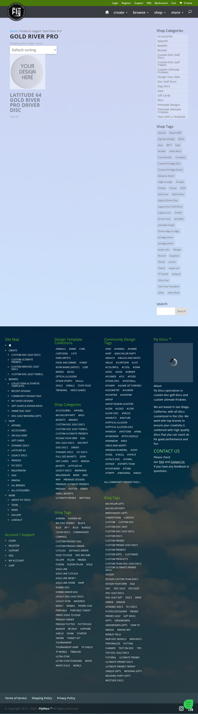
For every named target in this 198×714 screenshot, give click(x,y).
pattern (126, 431)
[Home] (107, 14)
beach (111, 358)
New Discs (136, 639)
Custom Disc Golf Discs (169, 56)
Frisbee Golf (112, 616)
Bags (81, 415)
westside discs (114, 680)
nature (126, 418)
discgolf (133, 588)
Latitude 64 (18, 450)
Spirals (70, 385)
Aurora (162, 132)
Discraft (83, 442)
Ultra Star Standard (168, 286)
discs (128, 597)
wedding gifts (133, 671)
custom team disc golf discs (123, 563)
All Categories (20, 490)
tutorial (110, 657)
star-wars (113, 468)
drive (138, 597)
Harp (81, 582)
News (14, 510)
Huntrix (127, 395)
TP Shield (163, 274)
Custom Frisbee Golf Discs (121, 545)
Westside (84, 498)
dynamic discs (114, 606)
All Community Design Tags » (122, 482)
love (131, 408)
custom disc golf (116, 526)
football (130, 381)
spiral (128, 459)
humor (128, 390)
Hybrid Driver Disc (168, 200)
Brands (162, 50)
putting (128, 643)
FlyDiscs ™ (45, 708)
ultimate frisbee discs (119, 662)
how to (135, 625)
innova (109, 629)
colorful (113, 367)
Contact (16, 520)
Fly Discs (16, 465)
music (70, 372)
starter (172, 262)
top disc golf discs (117, 652)
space (132, 454)
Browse (139, 13)
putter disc (164, 249)
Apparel (163, 41)
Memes (60, 372)
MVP (58, 479)
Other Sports (64, 381)
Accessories (165, 36)
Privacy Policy (66, 698)
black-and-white (130, 358)
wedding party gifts (118, 675)
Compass (181, 157)
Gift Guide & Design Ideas (27, 406)
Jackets (60, 465)
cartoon (123, 362)
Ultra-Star (163, 280)
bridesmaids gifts (116, 513)
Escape (180, 181)
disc (109, 372)
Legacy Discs (19, 455)
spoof (110, 464)
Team (14, 505)
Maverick (79, 601)
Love (85, 367)
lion (109, 408)
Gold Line (163, 194)
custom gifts (113, 554)
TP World (61, 651)
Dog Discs (164, 86)
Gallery (16, 515)
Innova (15, 480)
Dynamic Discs (20, 445)
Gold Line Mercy (66, 578)
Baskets (162, 45)
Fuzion (173, 188)
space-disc (113, 459)
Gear (161, 91)
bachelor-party (126, 353)
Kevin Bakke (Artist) (67, 367)
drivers (120, 602)
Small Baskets (64, 493)
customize (131, 554)
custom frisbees (115, 549)
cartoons (62, 353)
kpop (110, 399)
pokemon (113, 436)
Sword (161, 268)
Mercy (59, 605)
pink (138, 431)
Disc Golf (119, 588)
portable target (166, 225)
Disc (108, 588)
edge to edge (165, 181)
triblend (176, 274)
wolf (138, 473)
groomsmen (122, 620)
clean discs (175, 151)
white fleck (173, 292)
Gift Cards (164, 95)
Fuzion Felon (75, 564)
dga (132, 583)
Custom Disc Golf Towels (169, 63)
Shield (161, 262)
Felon (70, 559)
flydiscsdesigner (116, 611)
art (109, 353)
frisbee (162, 188)
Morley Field (113, 634)
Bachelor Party (65, 415)
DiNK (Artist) (63, 358)
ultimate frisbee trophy (120, 666)
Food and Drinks (66, 362)
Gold (182, 188)
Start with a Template (171, 117)
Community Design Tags (26, 396)
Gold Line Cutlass (67, 573)
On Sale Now (19, 435)
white (161, 292)
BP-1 (169, 145)
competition (113, 517)
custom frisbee (115, 540)
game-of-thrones (131, 385)
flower (111, 376)
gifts (108, 620)
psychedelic (130, 436)
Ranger (177, 249)
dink (137, 367)
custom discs (113, 536)
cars (82, 349)
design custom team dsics (121, 579)
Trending (61, 390)
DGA (13, 475)
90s (109, 349)
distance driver (166, 175)
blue (160, 145)
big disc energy (166, 139)
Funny (83, 362)
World (77, 665)
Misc (161, 100)
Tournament (64, 642)
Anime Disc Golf (21, 411)
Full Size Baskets (66, 456)
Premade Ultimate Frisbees (169, 110)
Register (126, 3)
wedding (124, 473)
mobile (178, 212)
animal (120, 349)
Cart (173, 3)
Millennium (18, 470)
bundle (162, 151)
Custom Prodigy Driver (170, 169)
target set (174, 268)
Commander (165, 157)
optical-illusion (117, 422)
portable (178, 218)
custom (110, 522)
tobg (128, 468)
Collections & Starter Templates (25, 385)
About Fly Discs (21, 500)
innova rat (124, 629)
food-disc (113, 381)
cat (136, 362)
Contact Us (178, 462)
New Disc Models (115, 639)
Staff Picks (84, 385)
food (132, 376)
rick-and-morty (116, 445)
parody (111, 431)
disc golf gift (113, 597)
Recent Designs (21, 391)
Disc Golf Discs (167, 81)
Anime (72, 349)
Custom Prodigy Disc (169, 163)
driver (131, 372)
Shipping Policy (42, 698)
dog (119, 372)
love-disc (113, 413)
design (109, 574)
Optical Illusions (66, 376)
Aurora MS (175, 132)
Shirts (84, 489)
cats (74, 353)
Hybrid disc (178, 194)
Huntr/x (112, 395)
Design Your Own (169, 77)
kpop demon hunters (120, 404)
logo (120, 408)
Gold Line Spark (65, 582)
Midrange (81, 470)
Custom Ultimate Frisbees (168, 71)
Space (59, 385)
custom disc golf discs (168, 395)
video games (78, 390)
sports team (127, 464)
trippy (110, 473)
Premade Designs (169, 105)
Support (138, 3)
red (125, 441)
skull (120, 454)
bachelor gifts (114, 503)
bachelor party (115, 508)
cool (127, 367)
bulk (178, 145)
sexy (135, 450)
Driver (75, 447)
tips (139, 648)
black (181, 139)
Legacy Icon (164, 212)
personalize (112, 643)
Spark (70, 633)
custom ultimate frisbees (170, 399)
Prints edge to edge (168, 231)
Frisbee (134, 611)
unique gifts (113, 671)
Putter (73, 489)
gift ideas (130, 616)
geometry (113, 390)
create (119, 13)
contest (129, 517)
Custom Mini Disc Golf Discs (25, 368)
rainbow (112, 441)
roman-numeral (117, 450)
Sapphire (174, 255)
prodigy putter (165, 243)
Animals (61, 349)
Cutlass (61, 550)
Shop (158, 13)
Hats (75, 461)
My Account (161, 3)
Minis (76, 475)
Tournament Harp (67, 647)
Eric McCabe (82, 555)
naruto (112, 418)
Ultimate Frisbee (66, 498)
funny (111, 385)
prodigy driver (165, 237)
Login (115, 3)
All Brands (18, 485)
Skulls (79, 381)
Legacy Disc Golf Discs (170, 206)
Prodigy (16, 460)
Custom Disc (126, 522)
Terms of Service (16, 698)
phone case (164, 218)
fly (123, 376)
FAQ (149, 3)
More (175, 13)
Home (13, 31)
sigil (110, 454)
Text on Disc (126, 648)
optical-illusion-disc (120, 427)
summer (110, 648)
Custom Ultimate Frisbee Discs (120, 569)
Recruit (162, 255)
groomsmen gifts (116, 625)
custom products (116, 559)
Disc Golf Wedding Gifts (26, 416)
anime (133, 349)
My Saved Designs (22, 401)
